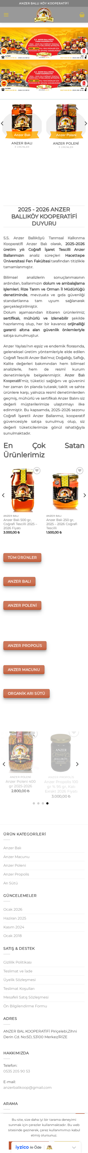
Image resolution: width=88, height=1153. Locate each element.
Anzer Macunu (16, 857)
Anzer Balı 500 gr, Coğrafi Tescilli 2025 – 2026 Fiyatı (20, 524)
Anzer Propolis (16, 874)
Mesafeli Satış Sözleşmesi (26, 997)
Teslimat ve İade (17, 971)
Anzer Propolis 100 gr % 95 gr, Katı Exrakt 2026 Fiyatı (61, 784)
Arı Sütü (10, 883)
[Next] (84, 504)
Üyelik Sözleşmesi (19, 980)
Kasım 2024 (13, 927)
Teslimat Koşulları (19, 988)
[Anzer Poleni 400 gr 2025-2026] (20, 751)
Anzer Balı (12, 848)
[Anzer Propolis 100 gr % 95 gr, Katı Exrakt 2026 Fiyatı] (61, 752)
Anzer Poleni (14, 865)
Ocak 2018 (12, 936)
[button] (6, 14)
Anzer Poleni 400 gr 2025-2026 (20, 782)
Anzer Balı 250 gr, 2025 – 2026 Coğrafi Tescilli (61, 524)
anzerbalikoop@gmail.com (27, 1087)
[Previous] (3, 504)
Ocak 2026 (12, 909)
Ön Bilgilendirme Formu (25, 1006)
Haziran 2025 (14, 918)
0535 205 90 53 (16, 1071)
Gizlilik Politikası (17, 962)
